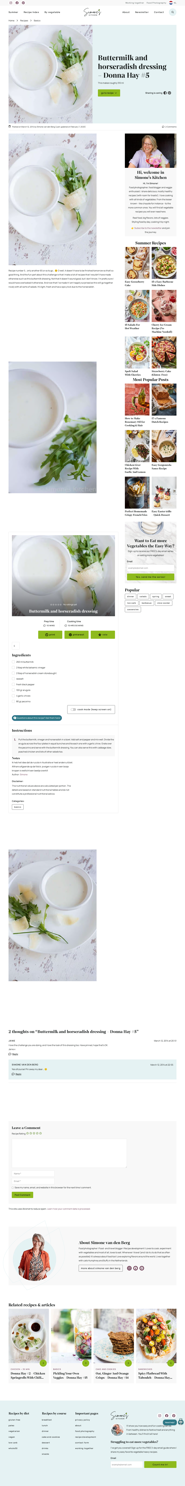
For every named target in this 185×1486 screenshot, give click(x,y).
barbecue (147, 603)
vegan (12, 1437)
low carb (131, 603)
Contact (159, 12)
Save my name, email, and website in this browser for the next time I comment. (53, 1187)
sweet (168, 596)
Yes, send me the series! (150, 576)
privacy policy (82, 1419)
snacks (45, 1454)
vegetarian (14, 1431)
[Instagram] (11, 3)
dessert (46, 1442)
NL (175, 2)
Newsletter (142, 12)
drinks (45, 1448)
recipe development (85, 1437)
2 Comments (170, 126)
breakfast (47, 1419)
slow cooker (163, 603)
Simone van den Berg (46, 126)
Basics (37, 20)
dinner (130, 596)
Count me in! (160, 1464)
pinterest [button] (78, 634)
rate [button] (105, 634)
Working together (134, 2)
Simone (23, 774)
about (78, 1425)
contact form (82, 1442)
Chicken (15, 1369)
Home (11, 20)
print (52, 634)
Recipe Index (31, 12)
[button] (172, 12)
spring (155, 596)
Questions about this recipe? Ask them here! (38, 717)
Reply (15, 1054)
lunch (45, 1425)
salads (143, 596)
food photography (85, 1431)
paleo (11, 1425)
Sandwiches (145, 1369)
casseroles (133, 609)
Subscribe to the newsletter (148, 228)
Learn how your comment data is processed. (68, 1208)
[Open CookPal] (181, 1422)
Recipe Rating (18, 1133)
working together (84, 1448)
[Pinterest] (23, 3)
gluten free (14, 1419)
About (126, 12)
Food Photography (156, 2)
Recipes (24, 20)
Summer (13, 12)
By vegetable (52, 12)
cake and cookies (51, 1437)
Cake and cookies (106, 1369)
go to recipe (107, 92)
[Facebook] (17, 3)
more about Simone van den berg (100, 1268)
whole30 (13, 1448)
